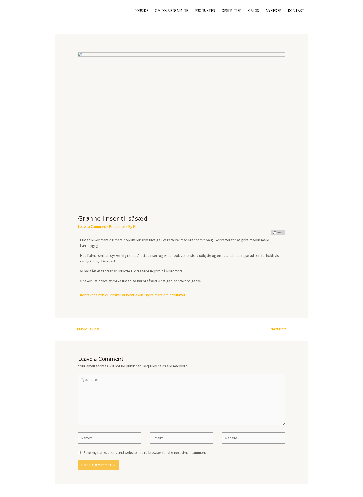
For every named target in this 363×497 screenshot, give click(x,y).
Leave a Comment (92, 226)
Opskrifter (231, 10)
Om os (253, 10)
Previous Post (85, 329)
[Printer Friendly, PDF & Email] (278, 232)
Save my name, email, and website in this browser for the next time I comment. (145, 452)
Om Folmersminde (171, 10)
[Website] (253, 438)
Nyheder (273, 10)
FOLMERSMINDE (83, 10)
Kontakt (296, 10)
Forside (141, 10)
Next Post (280, 329)
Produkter (205, 10)
